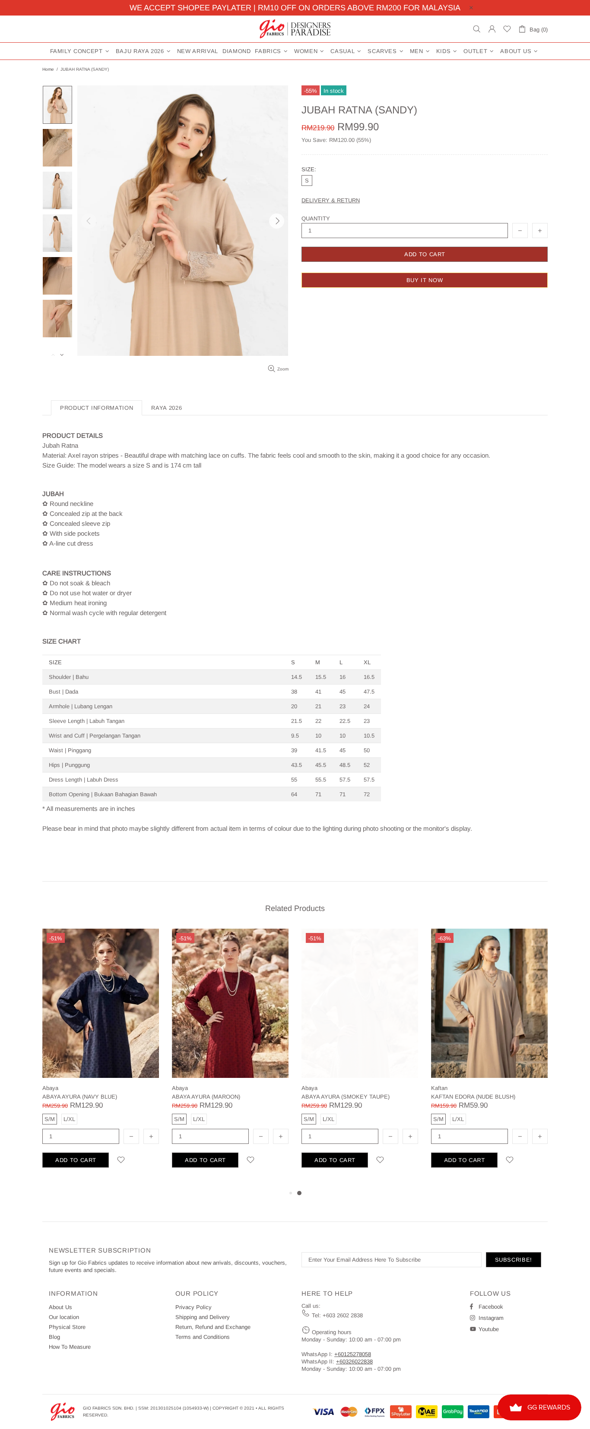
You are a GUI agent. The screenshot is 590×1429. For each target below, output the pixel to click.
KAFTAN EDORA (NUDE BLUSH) (473, 1096)
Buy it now (424, 280)
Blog (54, 1337)
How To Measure (70, 1347)
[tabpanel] (360, 1058)
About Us (60, 1307)
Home (48, 69)
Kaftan (439, 1088)
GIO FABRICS (295, 29)
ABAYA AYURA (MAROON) (206, 1096)
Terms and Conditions (202, 1337)
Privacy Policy (193, 1307)
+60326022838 (354, 1361)
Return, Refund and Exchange (213, 1327)
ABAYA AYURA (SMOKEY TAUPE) (345, 1096)
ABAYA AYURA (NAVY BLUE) (79, 1096)
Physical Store (67, 1327)
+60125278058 (352, 1354)
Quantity (315, 218)
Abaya (50, 1088)
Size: (308, 169)
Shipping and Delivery (202, 1317)
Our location (64, 1317)
